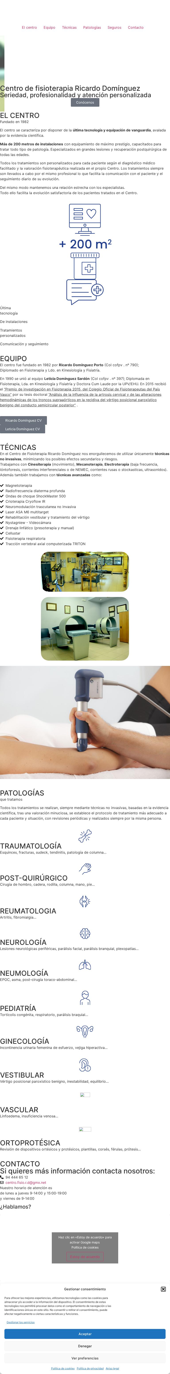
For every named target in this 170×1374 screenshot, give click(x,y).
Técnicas (69, 27)
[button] (163, 1289)
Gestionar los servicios (21, 1322)
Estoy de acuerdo (85, 1257)
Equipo (49, 27)
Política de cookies (63, 1368)
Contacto (136, 27)
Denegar (85, 1346)
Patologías (92, 27)
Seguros (114, 27)
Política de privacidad (90, 1368)
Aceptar (85, 1334)
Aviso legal (112, 1368)
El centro (29, 27)
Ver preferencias (85, 1358)
